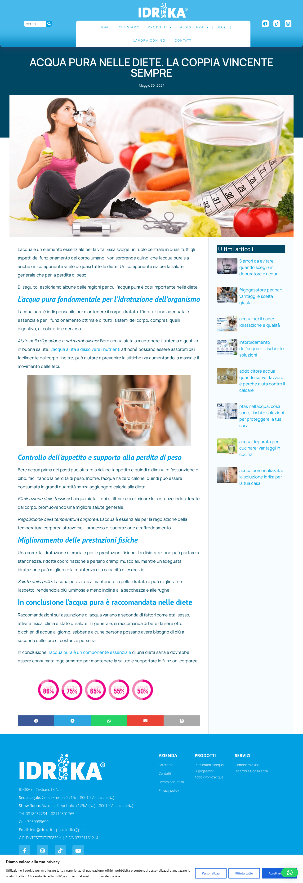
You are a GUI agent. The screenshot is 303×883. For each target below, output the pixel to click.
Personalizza (211, 873)
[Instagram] (288, 23)
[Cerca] (49, 24)
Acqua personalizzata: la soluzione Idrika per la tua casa (261, 477)
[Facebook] (265, 23)
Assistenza (192, 27)
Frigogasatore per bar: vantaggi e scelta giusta (260, 296)
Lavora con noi (150, 40)
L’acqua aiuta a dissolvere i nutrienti (85, 349)
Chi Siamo (129, 27)
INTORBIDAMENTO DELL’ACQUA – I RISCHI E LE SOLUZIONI (261, 348)
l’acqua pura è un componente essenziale (90, 652)
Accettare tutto (279, 873)
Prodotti (157, 27)
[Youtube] (78, 850)
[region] (151, 869)
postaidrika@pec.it (72, 829)
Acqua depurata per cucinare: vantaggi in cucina (259, 448)
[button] (36, 720)
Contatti (184, 40)
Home (105, 27)
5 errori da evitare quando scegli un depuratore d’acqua (258, 267)
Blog (222, 27)
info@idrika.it (41, 829)
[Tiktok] (276, 23)
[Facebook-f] (24, 850)
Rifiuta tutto (244, 873)
